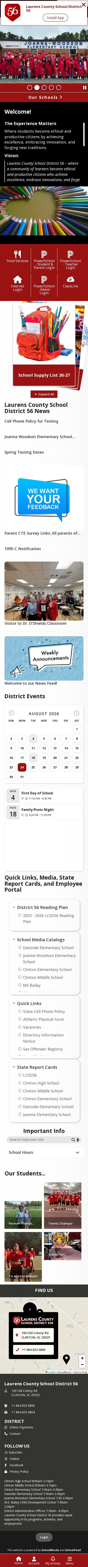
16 (11, 758)
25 (33, 767)
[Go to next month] (76, 713)
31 (22, 777)
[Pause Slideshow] (84, 86)
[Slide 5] (58, 87)
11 (33, 748)
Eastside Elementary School (48, 947)
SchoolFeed (73, 1550)
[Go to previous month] (11, 713)
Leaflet (51, 1372)
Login (44, 1537)
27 (55, 767)
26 (44, 767)
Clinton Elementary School (47, 969)
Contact (15, 1434)
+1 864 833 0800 (33, 1350)
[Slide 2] (37, 87)
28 (66, 767)
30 (11, 777)
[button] (66, 1359)
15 (77, 748)
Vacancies (32, 1027)
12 (44, 748)
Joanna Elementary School (47, 1114)
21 (66, 758)
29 (77, 767)
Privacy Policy (19, 1471)
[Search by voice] (77, 1140)
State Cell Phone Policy (44, 1011)
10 (22, 748)
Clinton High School (41, 1083)
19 (44, 758)
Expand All (46, 394)
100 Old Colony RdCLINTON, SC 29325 (26, 1393)
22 (77, 758)
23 (11, 767)
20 (55, 758)
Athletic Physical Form (43, 1019)
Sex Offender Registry (43, 1049)
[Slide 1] (29, 87)
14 (66, 748)
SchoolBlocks (50, 1550)
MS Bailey (32, 985)
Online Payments (21, 1427)
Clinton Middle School (43, 977)
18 (33, 758)
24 (22, 767)
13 (55, 748)
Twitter (14, 1459)
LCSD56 (30, 1075)
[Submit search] (73, 1140)
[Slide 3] (44, 87)
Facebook (16, 1465)
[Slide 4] (51, 87)
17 (22, 758)
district (14, 1421)
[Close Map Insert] (76, 1316)
